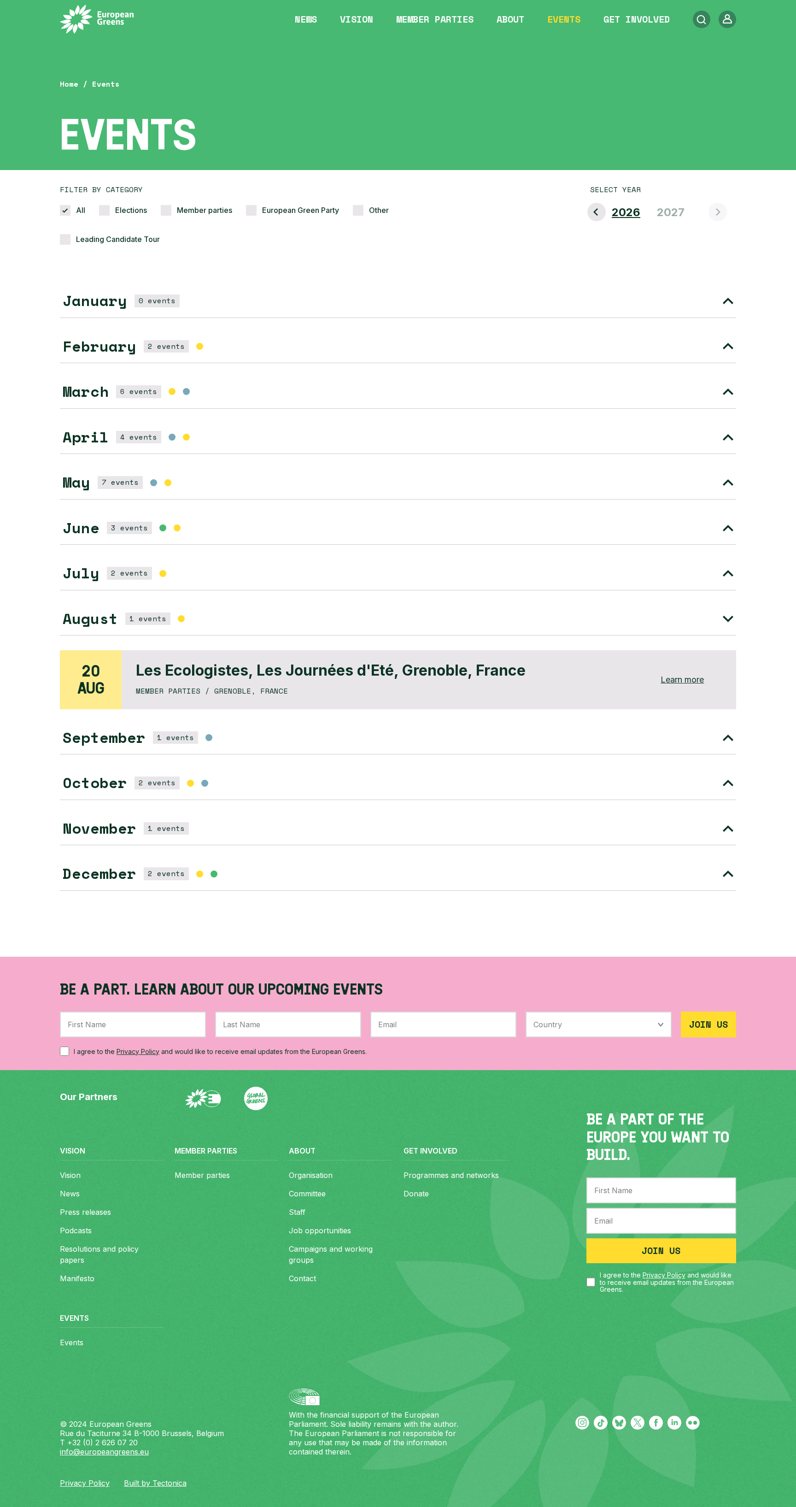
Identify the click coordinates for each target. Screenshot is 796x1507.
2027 (671, 212)
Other (379, 210)
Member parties (435, 19)
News (306, 19)
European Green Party (300, 210)
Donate (416, 1193)
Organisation (311, 1175)
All (80, 210)
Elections (131, 210)
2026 (626, 212)
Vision (70, 1175)
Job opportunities (320, 1230)
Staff (297, 1212)
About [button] (510, 19)
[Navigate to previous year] (596, 212)
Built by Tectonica (155, 1483)
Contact (302, 1278)
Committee (307, 1193)
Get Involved (636, 19)
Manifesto (77, 1278)
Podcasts (76, 1230)
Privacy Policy (138, 1051)
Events (563, 19)
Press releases (85, 1212)
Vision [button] (356, 19)
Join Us (708, 1024)
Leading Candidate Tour (118, 239)
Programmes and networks (451, 1175)
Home (69, 83)
